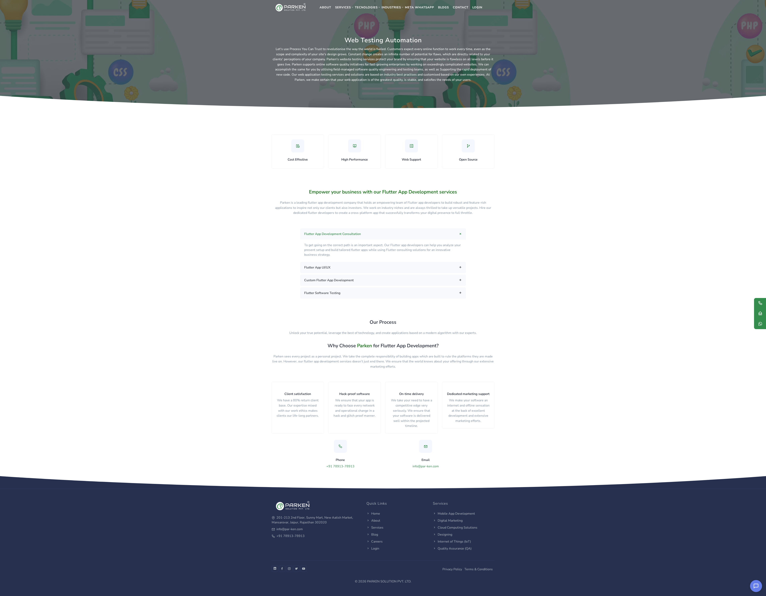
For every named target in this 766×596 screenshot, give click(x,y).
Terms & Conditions (478, 569)
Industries (391, 7)
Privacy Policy (452, 569)
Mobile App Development (456, 513)
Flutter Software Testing (322, 293)
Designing (444, 534)
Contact (460, 7)
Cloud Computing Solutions (457, 527)
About (325, 7)
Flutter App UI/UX (317, 267)
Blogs (443, 7)
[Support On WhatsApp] (760, 324)
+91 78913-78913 (340, 466)
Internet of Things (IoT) (454, 541)
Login (477, 7)
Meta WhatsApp (419, 7)
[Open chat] (756, 586)
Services (343, 7)
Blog (374, 534)
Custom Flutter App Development (329, 280)
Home (375, 513)
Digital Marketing (450, 520)
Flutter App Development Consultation (332, 234)
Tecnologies (366, 7)
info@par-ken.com (426, 466)
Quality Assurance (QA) (454, 548)
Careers (376, 541)
